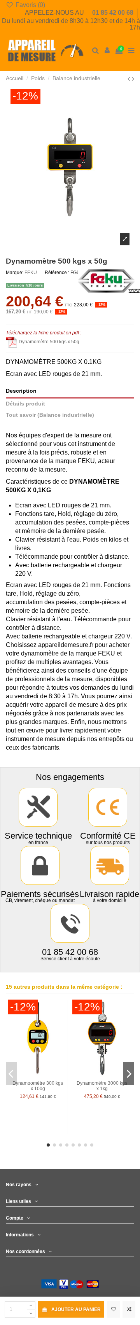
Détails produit (25, 404)
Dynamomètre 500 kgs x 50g (49, 341)
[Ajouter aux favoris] (113, 1309)
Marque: (14, 272)
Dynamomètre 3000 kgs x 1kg (102, 1085)
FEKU (30, 272)
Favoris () (29, 5)
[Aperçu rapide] (62, 1035)
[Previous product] (130, 79)
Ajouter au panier (76, 1309)
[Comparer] (62, 1022)
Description (21, 391)
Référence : (57, 272)
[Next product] (133, 79)
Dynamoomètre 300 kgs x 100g (37, 1085)
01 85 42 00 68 (113, 12)
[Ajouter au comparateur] (128, 1309)
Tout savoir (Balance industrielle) (50, 415)
